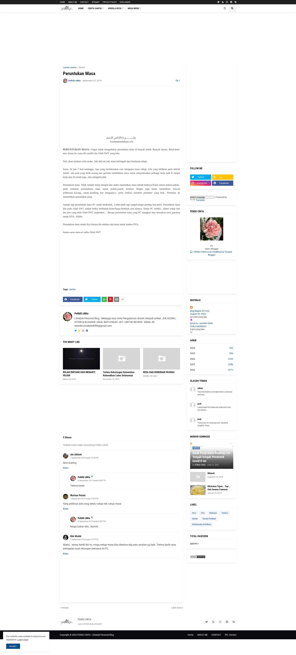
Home (190, 635)
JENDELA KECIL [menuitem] (115, 8)
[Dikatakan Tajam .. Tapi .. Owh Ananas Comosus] (198, 490)
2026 (211, 348)
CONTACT (84, 2)
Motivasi (213, 513)
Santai (82, 67)
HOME (62, 2)
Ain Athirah (76, 454)
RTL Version (230, 635)
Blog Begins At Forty (200, 311)
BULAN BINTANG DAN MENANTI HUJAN (79, 374)
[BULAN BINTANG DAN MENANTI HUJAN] (81, 359)
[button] (225, 8)
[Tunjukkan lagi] (122, 299)
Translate (200, 200)
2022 (211, 370)
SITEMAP (95, 2)
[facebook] (231, 2)
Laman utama (69, 67)
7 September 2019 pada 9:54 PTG (84, 499)
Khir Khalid (75, 536)
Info (202, 513)
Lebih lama (176, 607)
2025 (211, 353)
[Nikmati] (198, 477)
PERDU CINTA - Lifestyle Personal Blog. (95, 635)
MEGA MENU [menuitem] (133, 8)
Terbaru (65, 607)
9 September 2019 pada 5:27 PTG (84, 539)
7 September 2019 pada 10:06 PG (84, 458)
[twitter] (218, 2)
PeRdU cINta (81, 313)
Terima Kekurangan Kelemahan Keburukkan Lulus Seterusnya (118, 374)
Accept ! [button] (13, 646)
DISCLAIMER (125, 2)
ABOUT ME (72, 2)
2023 (211, 364)
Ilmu (194, 513)
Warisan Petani (77, 495)
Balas (65, 468)
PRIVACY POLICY (110, 2)
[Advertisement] (148, 37)
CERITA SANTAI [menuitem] (95, 8)
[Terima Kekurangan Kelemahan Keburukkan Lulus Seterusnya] (121, 359)
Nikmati (211, 473)
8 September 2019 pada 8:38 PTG (92, 480)
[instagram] (227, 2)
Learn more (22, 639)
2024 (211, 359)
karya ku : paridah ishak (201, 323)
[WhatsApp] (104, 299)
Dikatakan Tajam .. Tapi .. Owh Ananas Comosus (219, 488)
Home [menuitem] (81, 8)
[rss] (223, 2)
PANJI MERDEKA (198, 326)
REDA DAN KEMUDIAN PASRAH (159, 372)
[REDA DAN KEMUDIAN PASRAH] (161, 359)
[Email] (116, 299)
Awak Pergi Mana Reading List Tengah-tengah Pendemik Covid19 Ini (211, 457)
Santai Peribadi (209, 518)
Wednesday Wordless (201, 524)
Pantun (225, 513)
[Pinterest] (110, 299)
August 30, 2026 (198, 314)
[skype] (235, 2)
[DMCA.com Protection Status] (198, 557)
